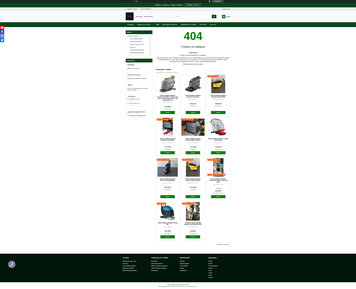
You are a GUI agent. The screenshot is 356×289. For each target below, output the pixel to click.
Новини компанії (184, 263)
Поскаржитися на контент (175, 286)
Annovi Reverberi (213, 265)
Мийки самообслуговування (159, 265)
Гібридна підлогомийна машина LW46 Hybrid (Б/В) (193, 223)
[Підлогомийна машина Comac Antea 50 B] (218, 127)
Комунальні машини (157, 263)
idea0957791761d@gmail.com (137, 115)
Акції (157, 24)
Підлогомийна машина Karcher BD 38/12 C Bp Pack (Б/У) (218, 180)
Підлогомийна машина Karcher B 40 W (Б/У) (167, 139)
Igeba (210, 270)
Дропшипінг (183, 270)
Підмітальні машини (128, 268)
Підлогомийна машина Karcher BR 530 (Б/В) (218, 96)
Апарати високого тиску (137, 44)
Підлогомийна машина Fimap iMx (167, 223)
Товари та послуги (144, 24)
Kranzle (210, 263)
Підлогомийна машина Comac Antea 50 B (218, 139)
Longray (210, 268)
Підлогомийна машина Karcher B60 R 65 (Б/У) (193, 139)
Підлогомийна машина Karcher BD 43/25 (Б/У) (167, 179)
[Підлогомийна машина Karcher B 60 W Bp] (193, 84)
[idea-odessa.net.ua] (130, 20)
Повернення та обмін (188, 24)
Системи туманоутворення (159, 268)
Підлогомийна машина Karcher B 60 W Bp (193, 96)
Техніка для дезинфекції (137, 50)
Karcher (210, 261)
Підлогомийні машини (136, 38)
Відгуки (182, 268)
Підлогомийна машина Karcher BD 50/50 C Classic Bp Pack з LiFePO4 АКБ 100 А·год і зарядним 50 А (168, 98)
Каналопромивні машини (137, 52)
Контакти (203, 24)
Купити (168, 112)
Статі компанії (184, 265)
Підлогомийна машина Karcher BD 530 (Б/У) (193, 179)
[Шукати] (214, 16)
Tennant (210, 277)
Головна (130, 24)
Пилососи (133, 47)
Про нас (213, 24)
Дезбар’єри (154, 270)
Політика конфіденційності (190, 286)
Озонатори (154, 261)
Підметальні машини (136, 41)
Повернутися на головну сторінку (193, 64)
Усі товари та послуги (222, 244)
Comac (210, 272)
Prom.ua (187, 284)
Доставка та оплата (170, 24)
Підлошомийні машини (129, 265)
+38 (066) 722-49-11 (193, 5)
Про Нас (182, 261)
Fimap (210, 275)
